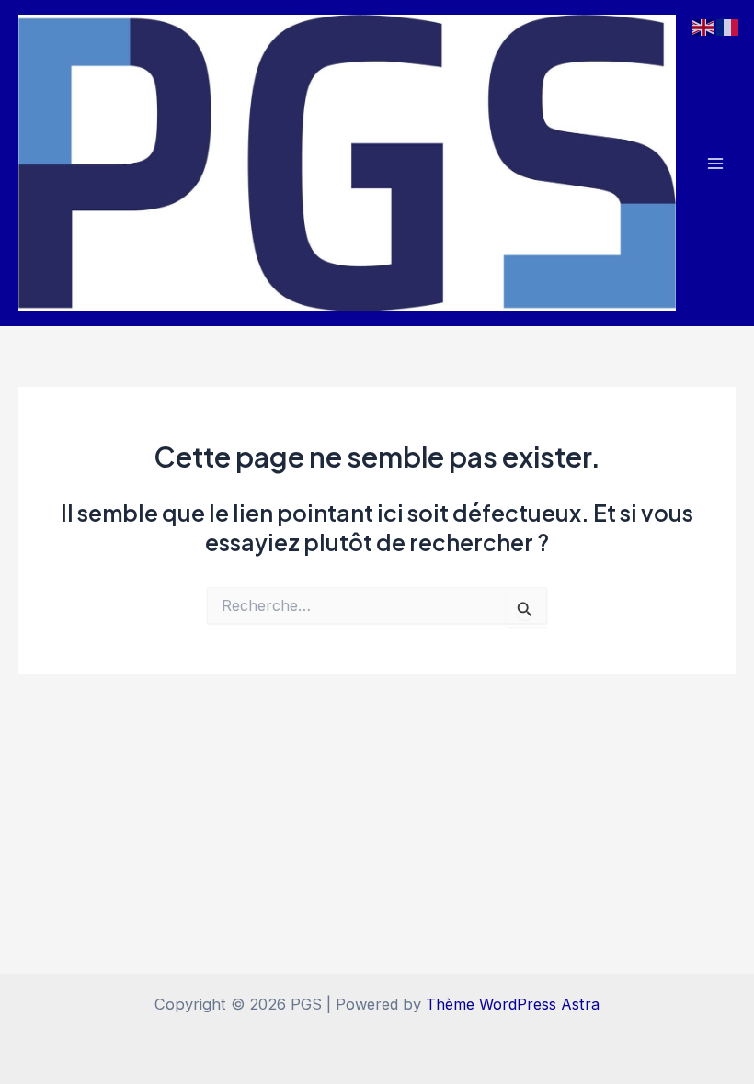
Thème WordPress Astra (513, 1004)
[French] (728, 26)
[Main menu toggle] (715, 163)
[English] (704, 26)
